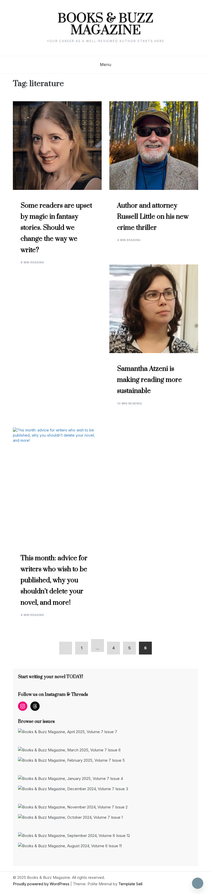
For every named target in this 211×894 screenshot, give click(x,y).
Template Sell (130, 883)
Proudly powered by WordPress (42, 883)
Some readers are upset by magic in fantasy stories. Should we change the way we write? (56, 227)
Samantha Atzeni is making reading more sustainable (149, 380)
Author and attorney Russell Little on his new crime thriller (153, 216)
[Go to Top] (197, 883)
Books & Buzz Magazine (105, 24)
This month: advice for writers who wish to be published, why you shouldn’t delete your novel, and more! (54, 580)
